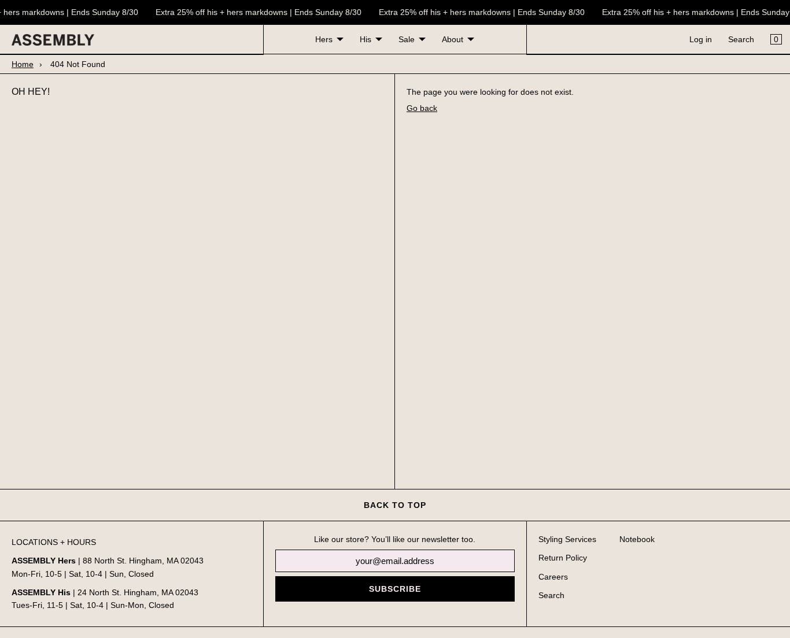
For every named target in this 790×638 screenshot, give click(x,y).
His (365, 39)
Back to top (395, 505)
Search (741, 39)
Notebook (637, 539)
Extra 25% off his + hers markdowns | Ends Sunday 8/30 (257, 12)
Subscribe (395, 589)
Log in (700, 39)
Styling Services (567, 539)
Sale (406, 39)
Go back (422, 108)
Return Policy (562, 557)
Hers (324, 39)
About (452, 39)
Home (23, 64)
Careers (553, 576)
